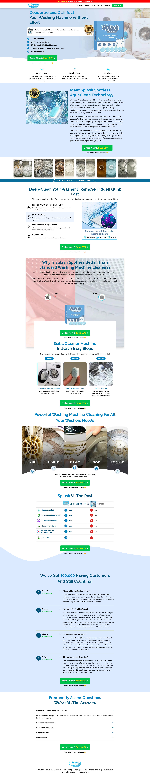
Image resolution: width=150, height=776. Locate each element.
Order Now (117, 5)
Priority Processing (95, 770)
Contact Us (40, 770)
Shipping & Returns (80, 770)
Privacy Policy (67, 770)
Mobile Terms (109, 770)
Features (88, 5)
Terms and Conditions (53, 770)
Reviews (107, 5)
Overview (80, 5)
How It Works (98, 5)
